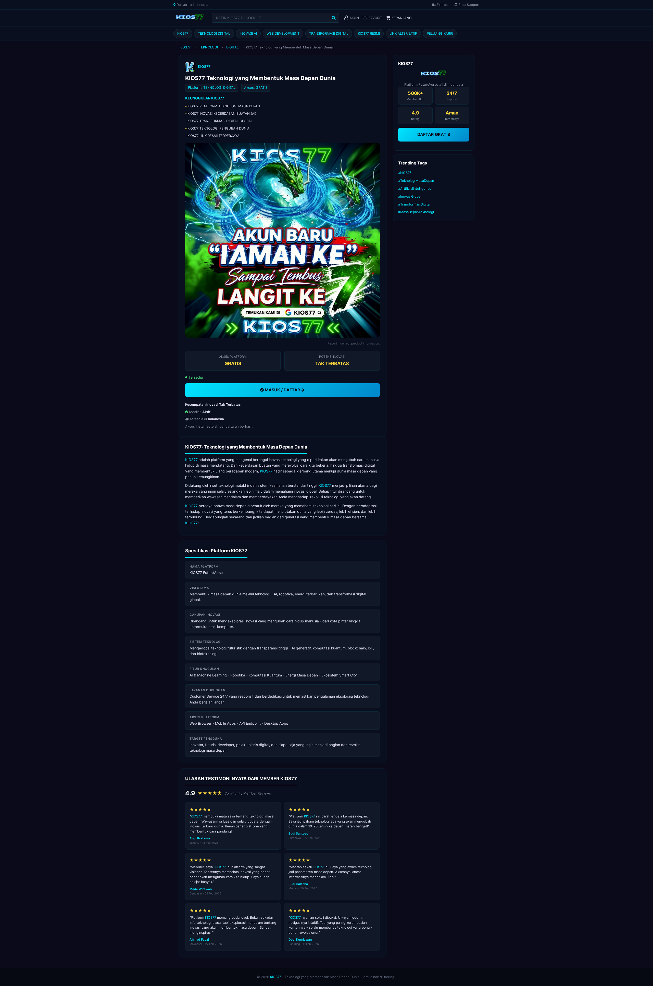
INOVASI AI (248, 33)
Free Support (468, 5)
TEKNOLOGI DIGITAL (214, 33)
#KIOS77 (404, 173)
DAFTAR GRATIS (433, 134)
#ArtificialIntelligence (414, 188)
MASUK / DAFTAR (282, 389)
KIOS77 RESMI (369, 33)
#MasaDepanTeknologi (416, 212)
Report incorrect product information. (354, 343)
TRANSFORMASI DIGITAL (328, 33)
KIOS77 (182, 33)
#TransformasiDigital (414, 204)
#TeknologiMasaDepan (416, 180)
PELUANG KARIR (440, 33)
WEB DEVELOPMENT (283, 33)
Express (442, 5)
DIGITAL (232, 47)
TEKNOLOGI (208, 47)
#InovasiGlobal (409, 196)
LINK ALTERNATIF (403, 33)
